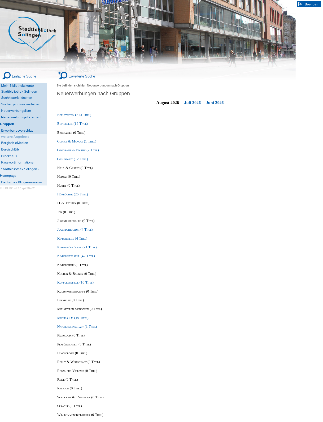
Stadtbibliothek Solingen (19, 91)
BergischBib (10, 149)
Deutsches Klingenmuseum (21, 182)
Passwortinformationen (18, 162)
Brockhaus (9, 156)
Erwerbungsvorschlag (17, 130)
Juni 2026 (215, 102)
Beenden (311, 4)
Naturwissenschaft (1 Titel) (77, 326)
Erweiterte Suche (82, 76)
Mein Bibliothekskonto (17, 85)
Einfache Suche (24, 76)
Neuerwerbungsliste (16, 110)
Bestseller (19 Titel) (72, 123)
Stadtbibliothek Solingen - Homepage (19, 172)
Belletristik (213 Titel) (74, 115)
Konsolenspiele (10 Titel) (75, 282)
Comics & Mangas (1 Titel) (76, 141)
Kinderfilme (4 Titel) (72, 238)
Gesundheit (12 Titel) (72, 159)
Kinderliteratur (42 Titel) (76, 256)
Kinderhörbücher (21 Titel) (77, 247)
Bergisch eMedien (14, 143)
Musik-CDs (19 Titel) (72, 318)
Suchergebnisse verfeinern (21, 104)
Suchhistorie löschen (16, 97)
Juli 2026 (192, 102)
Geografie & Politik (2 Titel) (78, 150)
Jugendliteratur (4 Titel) (75, 229)
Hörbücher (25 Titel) (72, 194)
